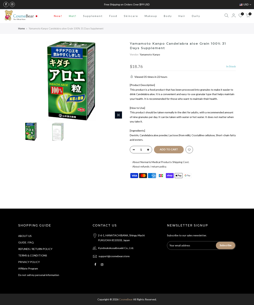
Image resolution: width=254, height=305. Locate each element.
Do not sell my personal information (38, 275)
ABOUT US (25, 235)
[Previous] (24, 81)
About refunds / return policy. (149, 166)
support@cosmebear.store (114, 256)
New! (58, 15)
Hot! (73, 15)
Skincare (131, 15)
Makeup (151, 15)
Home (21, 28)
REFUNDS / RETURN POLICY (35, 248)
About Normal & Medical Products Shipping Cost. (160, 162)
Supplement (93, 15)
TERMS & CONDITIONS (32, 255)
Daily (196, 15)
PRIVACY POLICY (29, 262)
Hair (182, 15)
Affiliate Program (28, 268)
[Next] (117, 81)
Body (168, 15)
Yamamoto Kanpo (150, 54)
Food (113, 15)
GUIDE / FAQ (26, 242)
